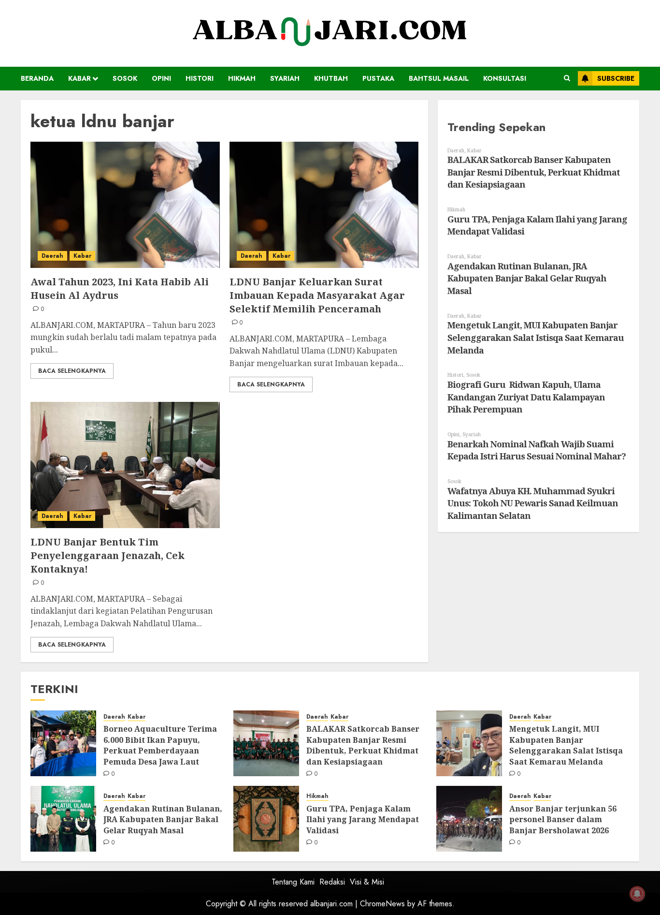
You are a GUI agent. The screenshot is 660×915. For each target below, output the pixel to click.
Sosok (125, 78)
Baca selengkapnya (72, 371)
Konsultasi (504, 78)
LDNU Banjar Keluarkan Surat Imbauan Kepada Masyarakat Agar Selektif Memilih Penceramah (317, 295)
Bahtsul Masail (439, 78)
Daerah (52, 255)
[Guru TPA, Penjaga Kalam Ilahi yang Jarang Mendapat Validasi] (266, 819)
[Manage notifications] (637, 893)
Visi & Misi (367, 881)
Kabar (79, 78)
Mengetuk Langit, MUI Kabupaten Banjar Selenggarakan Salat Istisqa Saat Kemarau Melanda (535, 337)
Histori (200, 78)
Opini (161, 78)
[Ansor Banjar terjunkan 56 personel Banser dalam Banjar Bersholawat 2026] (469, 819)
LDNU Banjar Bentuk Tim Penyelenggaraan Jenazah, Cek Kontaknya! (107, 555)
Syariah (285, 78)
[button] (567, 78)
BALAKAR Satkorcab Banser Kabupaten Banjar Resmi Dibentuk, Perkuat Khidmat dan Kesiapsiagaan (533, 172)
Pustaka (378, 78)
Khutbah (331, 78)
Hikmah (242, 78)
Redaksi (332, 881)
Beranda (37, 78)
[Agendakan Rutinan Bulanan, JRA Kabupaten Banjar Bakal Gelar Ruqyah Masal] (63, 819)
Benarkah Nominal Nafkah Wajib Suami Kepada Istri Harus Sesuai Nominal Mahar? (536, 450)
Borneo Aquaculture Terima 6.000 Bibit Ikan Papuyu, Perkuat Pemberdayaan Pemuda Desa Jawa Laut (160, 745)
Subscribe (615, 78)
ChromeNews (382, 903)
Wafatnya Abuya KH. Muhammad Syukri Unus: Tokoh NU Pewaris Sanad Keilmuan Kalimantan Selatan (532, 503)
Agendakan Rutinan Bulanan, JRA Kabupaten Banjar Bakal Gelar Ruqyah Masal (526, 278)
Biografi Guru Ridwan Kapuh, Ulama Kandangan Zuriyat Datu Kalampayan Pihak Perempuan (526, 397)
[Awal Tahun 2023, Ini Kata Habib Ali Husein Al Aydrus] (125, 205)
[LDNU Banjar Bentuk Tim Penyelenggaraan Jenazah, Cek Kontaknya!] (125, 465)
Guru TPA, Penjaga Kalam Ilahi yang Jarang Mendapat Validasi (362, 819)
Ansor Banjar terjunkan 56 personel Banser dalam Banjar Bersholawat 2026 (563, 819)
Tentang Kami (293, 881)
